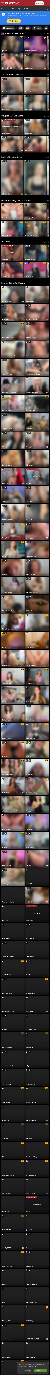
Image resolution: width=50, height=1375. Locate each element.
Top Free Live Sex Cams (12, 74)
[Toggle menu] (2, 3)
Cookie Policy (32, 1366)
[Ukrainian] (28, 28)
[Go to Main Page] (15, 3)
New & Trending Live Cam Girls (15, 200)
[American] (21, 28)
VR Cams (5, 242)
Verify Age (13, 21)
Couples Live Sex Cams (12, 116)
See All (46, 34)
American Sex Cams (14, 33)
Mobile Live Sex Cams (11, 157)
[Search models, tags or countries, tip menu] (46, 8)
